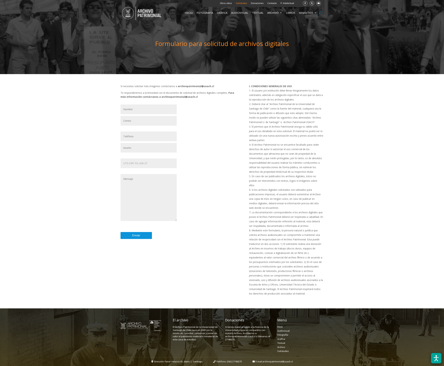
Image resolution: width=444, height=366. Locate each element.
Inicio (189, 12)
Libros (290, 12)
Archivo (273, 12)
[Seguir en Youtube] (318, 3)
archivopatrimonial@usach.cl (277, 361)
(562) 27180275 (234, 361)
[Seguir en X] (312, 3)
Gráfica (222, 12)
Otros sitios (226, 3)
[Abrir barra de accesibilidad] (436, 358)
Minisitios (306, 12)
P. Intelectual (287, 3)
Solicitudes (241, 3)
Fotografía (205, 12)
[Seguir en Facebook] (305, 3)
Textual (257, 12)
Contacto (272, 3)
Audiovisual (239, 12)
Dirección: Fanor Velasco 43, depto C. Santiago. (178, 361)
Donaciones (257, 3)
